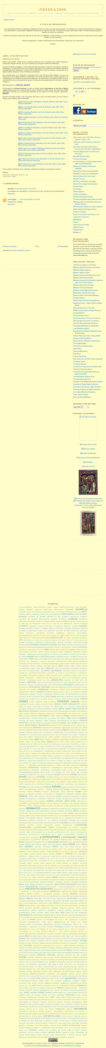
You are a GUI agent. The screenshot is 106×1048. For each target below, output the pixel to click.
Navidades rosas (80, 910)
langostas (32, 865)
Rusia (73, 971)
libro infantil (62, 872)
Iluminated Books (78, 313)
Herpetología (81, 815)
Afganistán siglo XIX (50, 612)
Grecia (76, 811)
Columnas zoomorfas (27, 708)
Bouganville (54, 663)
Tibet (47, 997)
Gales (35, 801)
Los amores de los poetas (76, 877)
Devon (59, 730)
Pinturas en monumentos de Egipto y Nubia (50, 945)
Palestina (32, 933)
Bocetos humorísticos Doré (60, 661)
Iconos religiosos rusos (48, 825)
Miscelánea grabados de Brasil (39, 901)
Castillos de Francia (28, 689)
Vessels (69, 1009)
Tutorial (83, 1004)
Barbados (76, 652)
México (29, 898)
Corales (33, 713)
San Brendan (62, 973)
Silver (34, 983)
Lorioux (62, 877)
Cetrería (83, 692)
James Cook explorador (52, 844)
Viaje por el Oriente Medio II (37, 1023)
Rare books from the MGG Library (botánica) (88, 359)
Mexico (22, 898)
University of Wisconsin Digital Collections (86, 389)
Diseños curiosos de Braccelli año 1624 (70, 737)
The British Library (79, 361)
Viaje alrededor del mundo (40, 1018)
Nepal (33, 912)
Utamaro (71, 1006)
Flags (63, 791)
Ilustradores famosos (74, 837)
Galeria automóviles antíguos (68, 798)
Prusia (28, 959)
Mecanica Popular (61, 893)
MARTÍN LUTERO (11, 59)
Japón (78, 844)
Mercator (83, 893)
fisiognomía (54, 791)
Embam (75, 222)
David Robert (31, 725)
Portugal (41, 955)
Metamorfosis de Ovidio (39, 896)
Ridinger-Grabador (65, 969)
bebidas (31, 656)
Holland (72, 822)
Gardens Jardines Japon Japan (61, 801)
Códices (75, 702)
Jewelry (33, 849)
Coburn (77, 699)
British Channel (36, 666)
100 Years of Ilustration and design (84, 181)
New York (60, 912)
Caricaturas (57, 680)
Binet (26, 659)
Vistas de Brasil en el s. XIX (62, 1028)
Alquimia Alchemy (26, 628)
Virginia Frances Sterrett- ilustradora (34, 1028)
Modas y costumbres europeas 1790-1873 (46, 905)
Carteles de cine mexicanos (65, 682)
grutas (57, 813)
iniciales (63, 842)
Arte (21, 640)
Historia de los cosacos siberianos (52, 820)
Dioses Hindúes (43, 734)
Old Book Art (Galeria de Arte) (83, 197)
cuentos (83, 718)
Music (78, 908)
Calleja (54, 675)
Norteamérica (38, 915)
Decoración (43, 725)
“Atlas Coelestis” (26, 607)
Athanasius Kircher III (66, 644)
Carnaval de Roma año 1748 (75, 680)
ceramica (40, 692)
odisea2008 (53, 9)
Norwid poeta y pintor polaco (56, 915)
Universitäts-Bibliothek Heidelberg (84, 392)
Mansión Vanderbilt (46, 884)
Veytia (63, 1016)
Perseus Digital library (80, 351)
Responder (11, 193)
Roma (50, 971)
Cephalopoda (24, 692)
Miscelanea (72, 898)
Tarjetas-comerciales (78, 990)
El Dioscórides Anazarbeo (56, 748)
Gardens (42, 801)
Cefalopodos (76, 689)
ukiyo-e (48, 1006)
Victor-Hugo (74, 1025)
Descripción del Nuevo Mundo (37, 730)
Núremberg (48, 917)
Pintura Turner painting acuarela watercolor (51, 943)
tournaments (76, 1002)
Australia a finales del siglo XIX (31, 649)
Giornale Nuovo (78, 186)
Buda (60, 666)
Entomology (57, 767)
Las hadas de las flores (54, 868)
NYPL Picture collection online (83, 346)
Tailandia (33, 988)
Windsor (51, 1037)
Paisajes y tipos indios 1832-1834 (63, 931)
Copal (26, 713)
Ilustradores (50, 837)
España (23, 777)
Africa (84, 612)
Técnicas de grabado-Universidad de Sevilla (87, 199)
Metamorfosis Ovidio (58, 896)
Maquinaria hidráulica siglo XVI (66, 889)
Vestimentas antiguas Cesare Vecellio (35, 1011)
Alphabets (23, 626)
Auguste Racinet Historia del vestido (63, 647)
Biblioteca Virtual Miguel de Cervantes (85, 290)
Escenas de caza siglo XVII (67, 772)
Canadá (74, 675)
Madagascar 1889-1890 (38, 882)
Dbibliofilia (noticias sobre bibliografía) (85, 173)
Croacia (59, 716)
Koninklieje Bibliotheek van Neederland (86, 326)
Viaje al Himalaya (73, 1016)
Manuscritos (32, 887)
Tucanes (56, 1004)
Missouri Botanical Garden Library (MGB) (86, 336)
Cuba (68, 718)
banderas (68, 652)
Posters (23, 957)
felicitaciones (31, 789)
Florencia (30, 794)
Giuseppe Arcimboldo (54, 805)
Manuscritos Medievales (39, 889)
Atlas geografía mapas (39, 647)
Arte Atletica (29, 640)
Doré (36, 739)
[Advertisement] (40, 239)
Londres (55, 877)
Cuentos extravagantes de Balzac (64, 720)
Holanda (64, 823)
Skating (40, 983)
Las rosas (69, 870)
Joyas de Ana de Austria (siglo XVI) (52, 849)
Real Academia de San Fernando (43, 962)
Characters (23, 694)
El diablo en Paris (37, 748)
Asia (85, 642)
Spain (34, 985)
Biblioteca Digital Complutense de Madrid (86, 267)
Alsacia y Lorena (41, 628)
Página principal (9, 19)
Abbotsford (48, 609)
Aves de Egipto (55, 649)
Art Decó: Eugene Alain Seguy (75, 637)
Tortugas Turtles (55, 1002)
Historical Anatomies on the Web (83, 308)
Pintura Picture (25, 943)
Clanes (64, 699)
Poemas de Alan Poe (58, 950)
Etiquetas (59, 779)
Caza (68, 689)
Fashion (48, 787)
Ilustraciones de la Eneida (42, 832)
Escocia (57, 774)
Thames (84, 995)
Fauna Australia (68, 787)
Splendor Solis (50, 985)
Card (48, 680)
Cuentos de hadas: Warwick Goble (33, 720)
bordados (83, 661)
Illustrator (67, 825)
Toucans (67, 1002)
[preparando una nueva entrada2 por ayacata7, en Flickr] (84, 54)
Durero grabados (52, 739)
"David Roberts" (39, 607)
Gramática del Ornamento (69, 808)
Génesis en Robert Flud (63, 803)
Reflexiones (23, 966)
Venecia (22, 1009)
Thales (78, 995)
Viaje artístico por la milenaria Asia (65, 1018)
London (48, 877)
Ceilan (84, 689)
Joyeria (71, 849)
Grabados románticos (50, 808)
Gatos (49, 803)
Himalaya (40, 818)
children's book (38, 696)
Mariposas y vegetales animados (35, 891)
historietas (48, 822)
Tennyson (70, 995)
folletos (38, 794)
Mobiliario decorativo (78, 903)
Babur (61, 652)
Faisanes (23, 787)
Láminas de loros (53, 863)
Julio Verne (23, 853)
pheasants (49, 938)
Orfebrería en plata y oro (56, 919)
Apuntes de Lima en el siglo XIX (46, 635)
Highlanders (31, 818)
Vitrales (32, 1030)
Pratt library (77, 354)
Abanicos (38, 609)
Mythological (24, 910)
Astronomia (33, 645)
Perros (22, 938)
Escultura (65, 774)
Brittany (47, 666)
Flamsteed (70, 791)
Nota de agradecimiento (77, 915)
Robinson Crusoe (41, 971)
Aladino (22, 614)
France (84, 794)
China (53, 696)
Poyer (57, 957)
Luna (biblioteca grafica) (81, 328)
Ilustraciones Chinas (44, 827)
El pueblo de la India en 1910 (63, 756)
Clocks (70, 699)
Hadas (71, 813)
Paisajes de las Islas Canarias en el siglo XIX (59, 929)
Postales (51, 955)
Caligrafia (45, 670)
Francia (23, 796)
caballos (50, 668)
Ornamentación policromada (30, 924)
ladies (29, 863)
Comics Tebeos (64, 709)
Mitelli (57, 903)
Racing (28, 962)
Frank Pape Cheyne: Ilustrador (41, 796)
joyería (77, 849)
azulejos (54, 652)
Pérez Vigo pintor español (76, 936)
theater (41, 997)
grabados (33, 808)
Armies (48, 637)
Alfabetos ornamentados (45, 621)
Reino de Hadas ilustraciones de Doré (45, 966)
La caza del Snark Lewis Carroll (54, 856)
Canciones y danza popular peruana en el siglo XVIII (48, 677)
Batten (79, 654)
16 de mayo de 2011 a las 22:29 (25, 188)
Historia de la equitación (63, 818)
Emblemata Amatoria (54, 763)
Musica (84, 908)
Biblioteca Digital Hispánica (82, 270)
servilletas (54, 978)
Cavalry (62, 689)
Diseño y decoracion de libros (40, 737)
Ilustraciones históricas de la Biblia (46, 834)
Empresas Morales (80, 763)
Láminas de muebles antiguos (74, 863)
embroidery (67, 763)
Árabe (62, 635)
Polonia (30, 952)
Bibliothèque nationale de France (84, 293)
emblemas (42, 763)
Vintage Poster (78, 230)
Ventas (51, 1009)
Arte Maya (61, 640)
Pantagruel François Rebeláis (49, 933)
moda (21, 905)
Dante (69, 723)
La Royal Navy (32, 861)
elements (35, 763)
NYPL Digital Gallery (79, 343)
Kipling (37, 856)
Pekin (63, 936)
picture (57, 938)
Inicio (37, 246)
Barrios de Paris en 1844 (53, 654)
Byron (72, 666)
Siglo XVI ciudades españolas (58, 981)
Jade (33, 844)
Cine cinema (30, 699)
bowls (62, 663)
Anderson (76, 628)
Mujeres (28, 908)
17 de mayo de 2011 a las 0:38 (29, 199)
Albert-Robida (67, 614)
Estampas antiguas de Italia (57, 777)
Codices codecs (34, 704)
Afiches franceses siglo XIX (70, 612)
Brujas (54, 666)
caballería (40, 668)
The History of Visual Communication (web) (87, 366)
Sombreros (64, 983)
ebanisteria (64, 739)
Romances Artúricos (61, 971)
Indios (21, 842)
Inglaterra (53, 842)
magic (27, 884)
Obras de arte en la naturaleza (66, 917)
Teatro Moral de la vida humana (64, 992)
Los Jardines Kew (71, 879)
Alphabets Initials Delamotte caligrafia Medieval (50, 626)
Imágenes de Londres (51, 839)
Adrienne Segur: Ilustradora (30, 612)
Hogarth (57, 822)
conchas (42, 711)
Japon (71, 844)
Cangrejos (76, 677)
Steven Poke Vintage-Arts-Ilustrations (85, 184)
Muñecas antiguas (67, 908)
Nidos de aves (72, 912)
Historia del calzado (78, 820)
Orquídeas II (24, 926)
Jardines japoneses (42, 846)
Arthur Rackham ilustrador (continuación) (37, 642)
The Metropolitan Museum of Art (83, 376)
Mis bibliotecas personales (54, 898)
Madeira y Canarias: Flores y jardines (62, 882)
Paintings (59, 926)
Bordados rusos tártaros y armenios (34, 663)
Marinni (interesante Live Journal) (84, 176)
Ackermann (69, 609)
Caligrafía (56, 670)
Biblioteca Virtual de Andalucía (83, 287)
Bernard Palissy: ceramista (67, 656)
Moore (21, 908)
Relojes (74, 966)
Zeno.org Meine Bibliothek (81, 397)
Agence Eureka (78, 227)
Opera (33, 919)
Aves (47, 649)
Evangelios (67, 779)
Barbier (84, 652)
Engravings (33, 767)
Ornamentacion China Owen (40, 922)
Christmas (61, 696)
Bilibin (21, 659)
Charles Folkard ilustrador (40, 694)
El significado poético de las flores (40, 760)
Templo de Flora (49, 995)
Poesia (69, 950)
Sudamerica (82, 985)
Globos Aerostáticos (72, 805)
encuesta (74, 765)
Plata (39, 950)
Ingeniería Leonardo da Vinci (36, 842)
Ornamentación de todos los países (70, 922)
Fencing (56, 789)
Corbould (41, 713)
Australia (82, 647)
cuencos (75, 718)
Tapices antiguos (25, 990)
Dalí (58, 723)
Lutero (13, 176)
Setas (62, 978)
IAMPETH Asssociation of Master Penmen (87, 310)
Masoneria (83, 891)
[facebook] (77, 114)
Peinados (56, 936)
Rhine (55, 969)
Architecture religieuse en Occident (84, 265)
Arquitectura (57, 638)
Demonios (37, 727)
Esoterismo (82, 774)
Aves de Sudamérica (68, 649)
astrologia (23, 644)
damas (63, 723)
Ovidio (43, 926)
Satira (78, 973)
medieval (74, 894)
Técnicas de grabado (80, 159)
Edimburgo (74, 739)
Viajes (65, 1025)
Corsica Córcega (31, 716)
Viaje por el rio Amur (70, 1023)
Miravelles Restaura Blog (81, 156)
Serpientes (45, 978)
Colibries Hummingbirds (77, 706)
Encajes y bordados (27, 765)
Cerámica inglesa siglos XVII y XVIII (59, 692)
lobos (33, 877)
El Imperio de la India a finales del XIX (58, 751)
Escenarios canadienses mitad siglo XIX (59, 770)
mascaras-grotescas (69, 891)
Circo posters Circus (44, 699)
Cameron (67, 675)
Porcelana (38, 952)
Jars (61, 846)
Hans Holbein (35, 815)
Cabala (33, 668)
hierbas (22, 818)
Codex (23, 701)
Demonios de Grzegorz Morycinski (56, 727)
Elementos (27, 763)
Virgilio (84, 1025)
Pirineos (32, 950)
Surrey (26, 988)
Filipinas (45, 791)
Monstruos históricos (78, 905)
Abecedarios (59, 609)
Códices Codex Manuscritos (67, 704)
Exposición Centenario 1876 (48, 781)
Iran (85, 842)
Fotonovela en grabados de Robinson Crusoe (62, 794)
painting (50, 926)
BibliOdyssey (77, 219)
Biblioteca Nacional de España (83, 277)
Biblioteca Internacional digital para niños (86, 275)
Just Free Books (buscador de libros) (85, 323)
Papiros (65, 933)
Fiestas (37, 791)
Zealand (71, 1037)
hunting (31, 825)
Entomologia (45, 767)
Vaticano (83, 1006)
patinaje (34, 936)
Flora (78, 791)
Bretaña (25, 666)
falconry (31, 787)
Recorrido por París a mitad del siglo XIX (57, 964)
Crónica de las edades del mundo (52, 718)
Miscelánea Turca (46, 903)
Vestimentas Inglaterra (38, 1013)
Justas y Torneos (64, 854)
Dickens (33, 734)
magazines (83, 882)
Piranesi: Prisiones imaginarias (60, 948)
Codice (53, 701)
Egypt (56, 741)
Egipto (50, 742)
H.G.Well (64, 813)
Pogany (76, 950)
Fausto (21, 789)
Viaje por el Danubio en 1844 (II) (47, 1020)
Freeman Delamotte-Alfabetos (67, 796)
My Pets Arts (77, 189)
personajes (35, 938)
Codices (63, 701)
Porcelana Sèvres (64, 952)
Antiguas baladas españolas (67, 630)
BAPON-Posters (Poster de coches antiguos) (87, 206)
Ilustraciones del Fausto (64, 832)
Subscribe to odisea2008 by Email (84, 82)
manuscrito (72, 884)
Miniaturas (38, 898)
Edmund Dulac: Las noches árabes (32, 741)
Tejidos (37, 995)
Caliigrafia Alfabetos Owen (39, 675)
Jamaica (39, 844)
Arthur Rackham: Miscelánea (70, 642)
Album (76, 614)
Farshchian (39, 787)
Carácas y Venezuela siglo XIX (32, 680)
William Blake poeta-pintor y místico (59, 1035)
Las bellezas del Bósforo (47, 865)
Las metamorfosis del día (74, 868)
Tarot (21, 992)
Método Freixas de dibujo (77, 896)
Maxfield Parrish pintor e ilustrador (35, 893)
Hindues (48, 818)
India (85, 839)
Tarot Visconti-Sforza (34, 992)
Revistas (49, 969)
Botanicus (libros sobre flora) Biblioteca (86, 295)
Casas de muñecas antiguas (61, 687)
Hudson (79, 822)
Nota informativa (25, 917)
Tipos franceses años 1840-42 (69, 999)
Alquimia (83, 626)
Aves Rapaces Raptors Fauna (31, 652)
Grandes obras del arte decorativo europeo (38, 811)
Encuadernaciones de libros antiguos (53, 765)
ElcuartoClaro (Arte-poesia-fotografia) (85, 171)
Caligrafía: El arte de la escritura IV (62, 673)
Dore (31, 739)
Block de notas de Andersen (68, 659)
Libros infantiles (37, 875)
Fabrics (75, 781)
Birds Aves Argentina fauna (45, 659)
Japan (65, 844)
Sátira (84, 973)
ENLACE (19, 85)
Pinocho (75, 940)
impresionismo (66, 839)
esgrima (73, 774)
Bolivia (75, 661)
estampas (41, 777)
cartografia (57, 684)
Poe (42, 950)
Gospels (22, 808)
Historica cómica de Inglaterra (31, 822)
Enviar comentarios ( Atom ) (21, 250)
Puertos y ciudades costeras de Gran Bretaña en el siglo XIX (56, 959)
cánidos (84, 677)
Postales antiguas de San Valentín (72, 955)
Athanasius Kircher (48, 645)
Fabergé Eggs (65, 781)
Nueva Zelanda (38, 917)
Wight (39, 1035)
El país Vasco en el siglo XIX (61, 753)
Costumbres (43, 716)
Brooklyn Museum (79, 298)
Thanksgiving (32, 997)
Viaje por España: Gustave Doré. (48, 1025)
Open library (77, 348)
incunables (77, 839)
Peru (43, 938)
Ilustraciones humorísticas (75, 834)
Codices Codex (47, 704)
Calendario (65, 668)
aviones (47, 652)
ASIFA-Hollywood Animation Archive (84, 209)
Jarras (55, 847)
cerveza (76, 692)
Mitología (65, 903)
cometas (48, 708)
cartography (35, 687)
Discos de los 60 (56, 734)
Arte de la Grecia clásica (46, 640)
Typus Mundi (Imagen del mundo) (31, 1006)
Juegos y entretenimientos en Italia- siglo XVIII (59, 851)
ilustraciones (25, 827)
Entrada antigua (63, 246)
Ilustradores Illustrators (30, 839)
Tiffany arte (71, 997)
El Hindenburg (36, 751)
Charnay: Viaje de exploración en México (70, 694)
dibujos (30, 732)
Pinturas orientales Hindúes (36, 948)
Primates (22, 959)
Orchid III (41, 919)
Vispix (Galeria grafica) (80, 394)
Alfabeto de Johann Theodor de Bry (44, 616)
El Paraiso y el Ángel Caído (41, 756)
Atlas (77, 644)
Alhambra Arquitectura (70, 621)
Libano (54, 872)
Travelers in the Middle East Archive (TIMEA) (87, 381)
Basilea (73, 654)
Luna (20, 882)
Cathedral (54, 689)
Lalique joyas (39, 863)
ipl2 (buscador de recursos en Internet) (86, 321)
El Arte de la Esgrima (69, 744)
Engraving (23, 767)
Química (22, 962)
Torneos (43, 1002)
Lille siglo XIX (50, 875)
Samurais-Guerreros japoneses (42, 973)
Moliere (65, 905)
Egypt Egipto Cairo (67, 741)
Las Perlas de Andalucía (55, 870)
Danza (74, 723)
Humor (84, 822)
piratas (26, 950)
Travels (42, 1004)
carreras (22, 682)
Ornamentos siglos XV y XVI (74, 924)
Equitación (68, 767)
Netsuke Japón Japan (45, 912)
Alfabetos (73, 619)
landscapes (23, 865)
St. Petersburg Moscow (66, 985)
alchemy (83, 614)
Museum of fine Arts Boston (82, 338)
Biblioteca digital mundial (81, 272)
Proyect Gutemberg (79, 356)
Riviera (30, 971)
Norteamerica (25, 915)
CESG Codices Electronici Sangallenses (86, 300)
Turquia (76, 1004)
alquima (75, 626)
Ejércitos (37, 744)
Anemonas (51, 630)
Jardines (29, 847)
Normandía (83, 912)
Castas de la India (80, 687)
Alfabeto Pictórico (58, 619)
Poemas (47, 950)
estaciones (31, 777)
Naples (34, 910)
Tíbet (52, 997)
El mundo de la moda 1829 (39, 753)
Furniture (51, 798)
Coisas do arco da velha (81, 224)
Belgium (45, 656)
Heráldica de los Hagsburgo (59, 815)
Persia (28, 938)
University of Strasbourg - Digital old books (87, 387)
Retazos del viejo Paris (35, 969)
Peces (40, 936)
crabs (52, 716)
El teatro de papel (63, 760)
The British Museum (79, 364)
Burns (66, 666)
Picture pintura (66, 938)
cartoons (45, 687)
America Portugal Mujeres (60, 628)
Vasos (77, 1006)
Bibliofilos (83, 656)
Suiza (21, 988)
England (83, 765)
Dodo (26, 739)
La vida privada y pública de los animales (68, 861)
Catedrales (43, 689)
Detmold (53, 730)
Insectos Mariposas (75, 842)
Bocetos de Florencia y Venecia (33, 661)
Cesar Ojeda (12, 199)
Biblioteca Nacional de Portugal (83, 285)
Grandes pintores (65, 811)
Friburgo (42, 798)
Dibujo (66, 730)
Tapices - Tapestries (79, 988)
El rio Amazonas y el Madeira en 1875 (62, 758)
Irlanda (22, 844)
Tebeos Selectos (78, 191)
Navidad (68, 910)
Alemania (23, 616)
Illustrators (81, 825)
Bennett (53, 656)
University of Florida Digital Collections (85, 384)
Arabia (67, 635)
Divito (21, 739)
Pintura (83, 941)
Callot (60, 675)
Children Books (25, 696)
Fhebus (30, 791)
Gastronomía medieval (37, 803)
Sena (38, 978)
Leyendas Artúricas (43, 872)
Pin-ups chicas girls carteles (58, 940)
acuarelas (81, 609)
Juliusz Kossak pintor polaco (42, 853)
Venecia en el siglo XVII (37, 1009)
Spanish (40, 985)
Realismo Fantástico (80, 212)
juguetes (83, 851)
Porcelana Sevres (50, 952)
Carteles (31, 682)
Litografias (64, 875)
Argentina (41, 637)
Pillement (41, 940)
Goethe (84, 805)
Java (66, 846)
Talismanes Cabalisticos (46, 988)
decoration (27, 727)
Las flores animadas (36, 868)
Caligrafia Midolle (70, 670)
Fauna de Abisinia (80, 787)
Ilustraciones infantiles (29, 837)
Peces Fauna (47, 936)
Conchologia (52, 711)
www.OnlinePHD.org (80, 255)
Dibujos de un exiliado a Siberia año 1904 (50, 732)
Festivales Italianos (79, 789)
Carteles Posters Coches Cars (39, 684)
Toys (85, 1002)
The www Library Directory (82, 379)
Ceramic (33, 692)
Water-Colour (30, 1035)
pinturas (28, 945)
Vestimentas (80, 1009)
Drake (42, 739)
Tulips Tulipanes (66, 1004)
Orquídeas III (35, 926)
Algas (58, 621)
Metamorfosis (24, 896)
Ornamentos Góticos (52, 924)
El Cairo (81, 744)
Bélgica (38, 656)
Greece (51, 813)
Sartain (72, 973)
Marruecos (55, 891)
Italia (28, 844)
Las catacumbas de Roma (67, 865)
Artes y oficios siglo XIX (76, 640)
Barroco (66, 654)
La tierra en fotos (45, 861)
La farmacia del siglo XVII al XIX (50, 858)
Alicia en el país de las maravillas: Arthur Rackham (64, 623)
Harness (44, 815)
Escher (50, 774)
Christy (22, 699)
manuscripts (60, 884)
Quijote (84, 959)
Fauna (56, 786)
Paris (27, 936)
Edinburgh (83, 739)
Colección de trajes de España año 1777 (49, 706)
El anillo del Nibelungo (50, 744)
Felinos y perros (45, 789)
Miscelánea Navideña (61, 901)
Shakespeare (71, 978)
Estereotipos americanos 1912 (43, 779)
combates (40, 708)
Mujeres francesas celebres (45, 908)
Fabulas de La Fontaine (34, 784)
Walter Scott (55, 1032)
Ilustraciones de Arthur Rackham (71, 827)
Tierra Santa (60, 997)
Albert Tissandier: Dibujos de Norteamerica (42, 614)
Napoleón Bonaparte (47, 910)
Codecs (83, 699)
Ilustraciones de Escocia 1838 (30, 829)
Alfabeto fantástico (70, 616)
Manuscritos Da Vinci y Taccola (52, 886)
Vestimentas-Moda (51, 1016)
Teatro (48, 992)
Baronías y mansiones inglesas (31, 654)
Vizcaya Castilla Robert (38, 1032)
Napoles (60, 910)
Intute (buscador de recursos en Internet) (86, 318)
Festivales (65, 789)
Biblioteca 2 (77, 232)
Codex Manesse (36, 701)
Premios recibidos (79, 957)
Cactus (57, 668)
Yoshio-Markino (61, 1037)
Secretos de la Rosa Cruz (29, 976)
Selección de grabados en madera (54, 976)
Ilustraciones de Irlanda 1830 (54, 829)
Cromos (66, 716)
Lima (57, 875)
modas (27, 905)
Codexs (46, 701)
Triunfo (49, 1004)
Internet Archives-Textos (81, 315)
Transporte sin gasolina (29, 1004)
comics (54, 708)
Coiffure (27, 706)
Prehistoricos (65, 957)
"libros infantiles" (66, 607)
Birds (31, 659)
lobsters (40, 877)
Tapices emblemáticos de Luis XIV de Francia (51, 990)
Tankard (67, 988)
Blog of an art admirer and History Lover (86, 214)
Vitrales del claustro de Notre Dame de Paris (58, 1030)
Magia (21, 884)
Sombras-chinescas (51, 983)
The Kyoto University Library (82, 369)
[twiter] (89, 114)
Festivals (22, 791)
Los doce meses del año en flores (50, 879)
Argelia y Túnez (30, 637)
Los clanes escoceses (27, 879)
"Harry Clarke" (53, 607)
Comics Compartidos (80, 194)
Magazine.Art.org (78, 179)
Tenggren (60, 995)
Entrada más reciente (10, 246)
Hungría (22, 825)
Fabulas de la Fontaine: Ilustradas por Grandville (66, 784)
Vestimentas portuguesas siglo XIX (62, 1013)
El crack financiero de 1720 (48, 746)
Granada (84, 808)
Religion (66, 966)
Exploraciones (30, 781)
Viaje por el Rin (55, 1023)
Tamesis (60, 988)
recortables (82, 964)
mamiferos (34, 884)
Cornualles (50, 713)
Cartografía (68, 685)
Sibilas (41, 981)
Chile (47, 696)
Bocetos (84, 659)
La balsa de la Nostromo (81, 217)
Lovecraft (83, 879)
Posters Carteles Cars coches (41, 957)
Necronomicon (24, 912)
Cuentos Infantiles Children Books (43, 723)
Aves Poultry (82, 649)
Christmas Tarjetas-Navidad (76, 696)
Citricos (57, 699)
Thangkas (22, 997)
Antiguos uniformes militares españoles (45, 633)
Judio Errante (33, 851)
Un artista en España (60, 1006)
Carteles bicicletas (45, 682)
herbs (73, 815)
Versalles (60, 1009)
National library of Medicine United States (86, 341)
